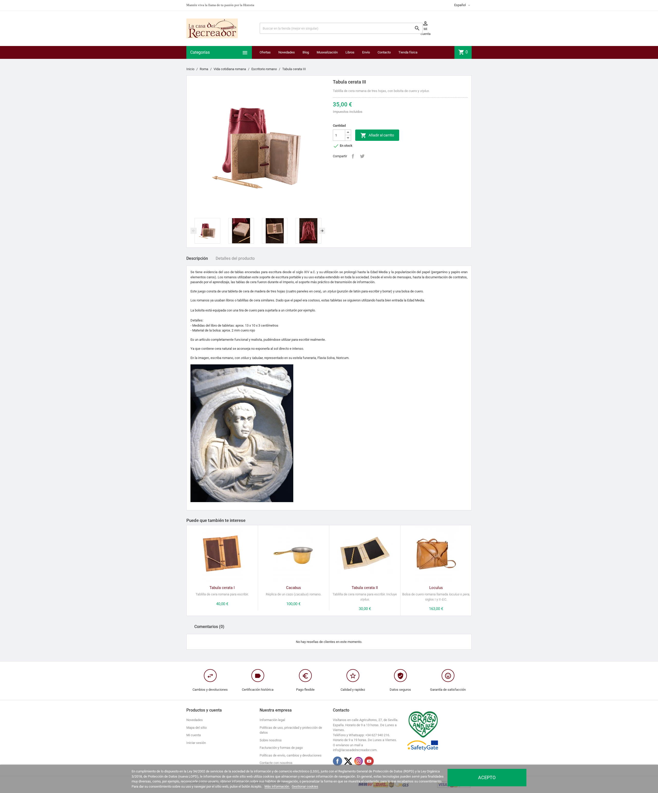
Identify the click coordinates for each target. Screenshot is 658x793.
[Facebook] (337, 761)
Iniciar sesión (196, 743)
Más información (277, 786)
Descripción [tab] (197, 258)
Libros (349, 52)
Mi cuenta (193, 735)
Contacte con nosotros (276, 763)
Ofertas (265, 52)
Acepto (487, 777)
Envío (366, 52)
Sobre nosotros (271, 740)
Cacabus (293, 587)
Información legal (272, 720)
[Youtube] (369, 761)
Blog (306, 52)
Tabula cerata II (365, 587)
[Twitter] (348, 761)
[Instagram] (358, 761)
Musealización (327, 52)
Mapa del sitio (196, 728)
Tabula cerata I (222, 587)
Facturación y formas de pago (281, 748)
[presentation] (193, 231)
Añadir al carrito (377, 135)
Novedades (286, 52)
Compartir (353, 156)
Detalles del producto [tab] (235, 258)
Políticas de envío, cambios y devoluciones (291, 755)
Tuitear (362, 156)
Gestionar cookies (305, 786)
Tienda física (407, 52)
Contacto (384, 52)
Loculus (436, 587)
